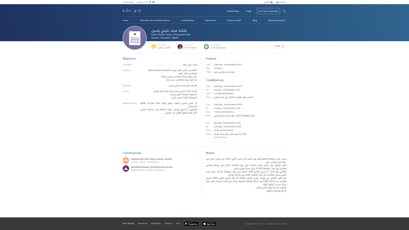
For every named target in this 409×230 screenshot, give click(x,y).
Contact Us (168, 223)
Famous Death (234, 20)
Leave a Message (218, 47)
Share (277, 46)
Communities (187, 20)
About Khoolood (128, 223)
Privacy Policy (156, 223)
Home (125, 20)
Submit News (233, 11)
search (284, 11)
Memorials (210, 20)
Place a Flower (190, 47)
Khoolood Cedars (276, 20)
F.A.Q (178, 223)
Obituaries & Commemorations (155, 20)
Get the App (128, 2)
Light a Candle (164, 47)
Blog (255, 20)
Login (248, 11)
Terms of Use (142, 223)
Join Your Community (268, 11)
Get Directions (220, 137)
